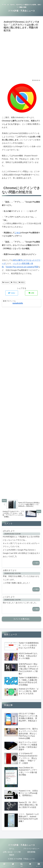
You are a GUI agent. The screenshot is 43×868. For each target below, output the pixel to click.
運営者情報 (31, 852)
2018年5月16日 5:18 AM (12, 534)
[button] (38, 454)
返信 (37, 563)
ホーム (11, 849)
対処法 (22, 282)
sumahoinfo (17, 303)
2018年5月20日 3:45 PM (12, 600)
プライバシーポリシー (31, 849)
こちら (17, 233)
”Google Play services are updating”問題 (22, 267)
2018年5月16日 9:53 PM (12, 573)
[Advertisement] (21, 55)
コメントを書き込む (21, 619)
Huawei (6, 282)
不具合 (15, 282)
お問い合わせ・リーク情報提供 (12, 853)
